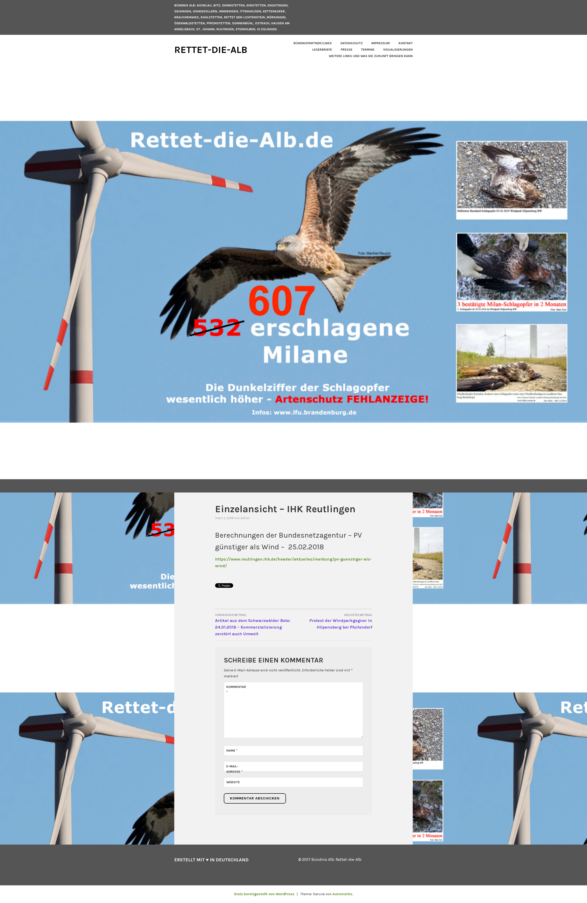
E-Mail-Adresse (234, 768)
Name (232, 750)
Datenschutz (352, 43)
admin (245, 518)
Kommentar (236, 689)
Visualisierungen (398, 50)
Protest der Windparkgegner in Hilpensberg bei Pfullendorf (340, 621)
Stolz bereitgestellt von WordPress (264, 894)
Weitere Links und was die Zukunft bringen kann (371, 56)
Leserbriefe (322, 50)
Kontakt (406, 43)
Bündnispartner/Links (313, 43)
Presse (346, 50)
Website (233, 782)
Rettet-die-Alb (210, 49)
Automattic (342, 894)
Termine (367, 50)
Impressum (380, 43)
